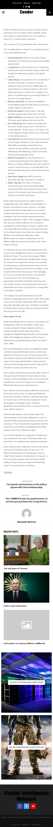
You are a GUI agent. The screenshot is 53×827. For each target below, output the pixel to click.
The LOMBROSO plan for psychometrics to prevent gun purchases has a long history (26, 500)
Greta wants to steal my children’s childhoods (24, 643)
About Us (27, 3)
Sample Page (36, 3)
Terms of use (16, 3)
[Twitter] (26, 806)
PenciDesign (26, 820)
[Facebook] (20, 806)
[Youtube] (33, 806)
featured (8, 472)
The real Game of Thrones (15, 568)
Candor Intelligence (26, 15)
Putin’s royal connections (15, 606)
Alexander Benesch (26, 522)
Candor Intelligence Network (26, 796)
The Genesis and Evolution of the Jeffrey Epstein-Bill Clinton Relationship (26, 486)
